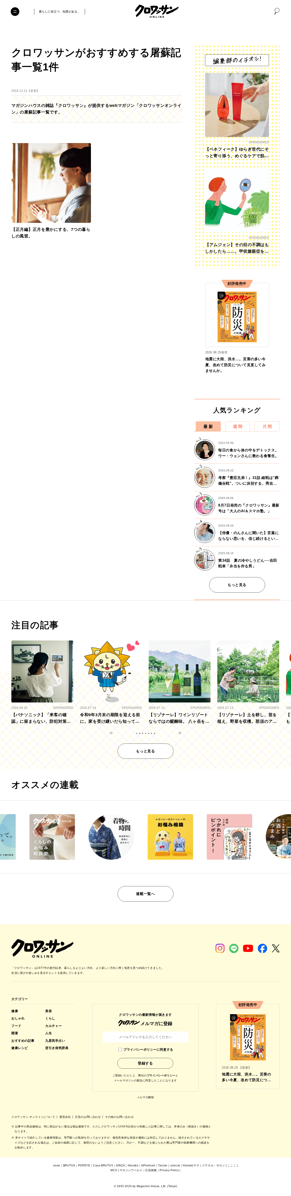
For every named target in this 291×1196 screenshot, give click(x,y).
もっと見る (237, 585)
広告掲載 (151, 1170)
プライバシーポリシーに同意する (148, 1049)
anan (56, 1165)
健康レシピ (19, 1048)
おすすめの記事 (23, 1040)
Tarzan (162, 1165)
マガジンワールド (131, 1170)
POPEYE (84, 1165)
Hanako (133, 1165)
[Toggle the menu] (15, 11)
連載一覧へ (145, 894)
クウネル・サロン (213, 1165)
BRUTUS (69, 1165)
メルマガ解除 (145, 1097)
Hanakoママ (191, 1165)
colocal (175, 1165)
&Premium (148, 1165)
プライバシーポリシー (161, 1075)
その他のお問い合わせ (119, 1117)
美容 (48, 1011)
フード (16, 1026)
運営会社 (65, 1117)
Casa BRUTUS (103, 1165)
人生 (48, 1033)
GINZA (120, 1165)
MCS (113, 1170)
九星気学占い (55, 1040)
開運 (14, 1033)
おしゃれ (18, 1018)
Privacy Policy (169, 1170)
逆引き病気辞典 (56, 1048)
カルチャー (53, 1026)
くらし (50, 1018)
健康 (14, 1011)
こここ (231, 1165)
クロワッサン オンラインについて (33, 1117)
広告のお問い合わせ (88, 1117)
